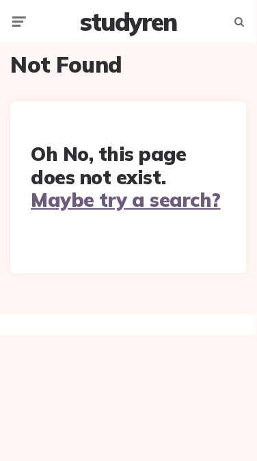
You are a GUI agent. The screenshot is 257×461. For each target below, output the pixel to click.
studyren (128, 21)
